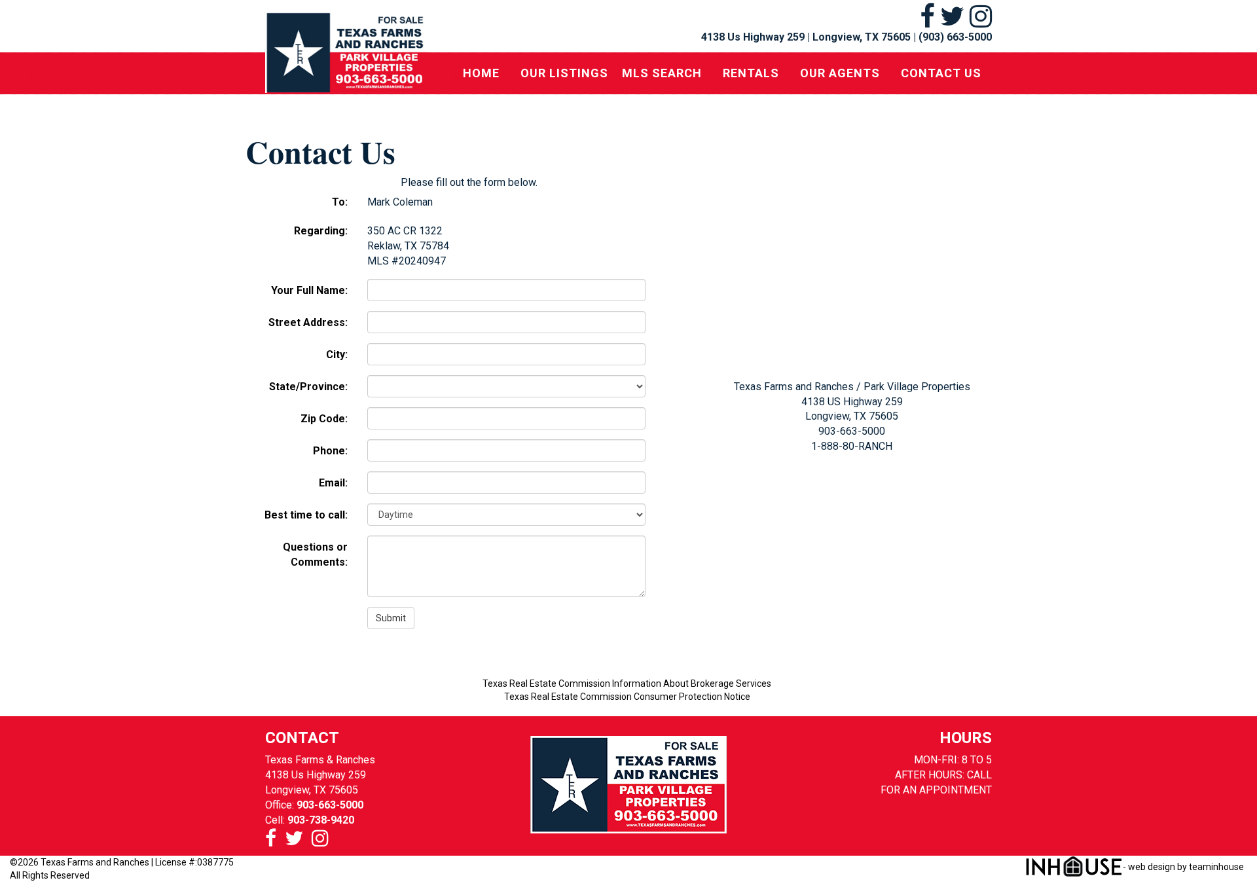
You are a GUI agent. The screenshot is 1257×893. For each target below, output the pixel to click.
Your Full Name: (309, 290)
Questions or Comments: (315, 554)
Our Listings (564, 73)
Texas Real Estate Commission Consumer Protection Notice (627, 696)
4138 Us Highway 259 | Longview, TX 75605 (806, 37)
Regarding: (321, 231)
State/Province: (308, 386)
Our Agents (840, 73)
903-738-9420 (320, 820)
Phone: (330, 451)
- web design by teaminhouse (1183, 867)
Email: (333, 483)
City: (337, 354)
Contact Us (941, 73)
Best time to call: (306, 515)
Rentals (751, 73)
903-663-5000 (330, 805)
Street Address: (308, 322)
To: (340, 202)
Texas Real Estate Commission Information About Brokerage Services (627, 683)
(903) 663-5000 (955, 37)
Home (481, 73)
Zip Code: (324, 418)
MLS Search (662, 73)
